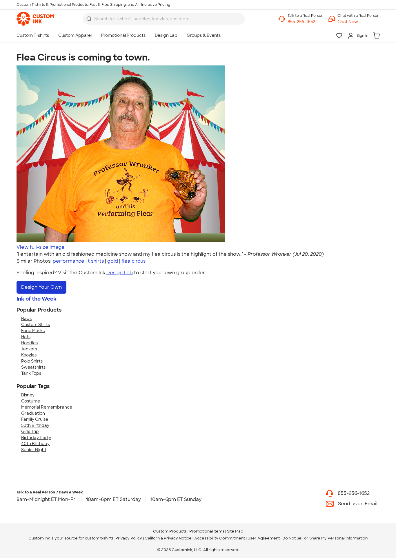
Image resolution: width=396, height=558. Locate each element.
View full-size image (41, 247)
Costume (30, 401)
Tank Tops (31, 373)
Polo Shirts (32, 361)
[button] (358, 22)
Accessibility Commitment (219, 538)
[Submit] (89, 19)
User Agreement (264, 538)
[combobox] (164, 19)
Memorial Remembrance (46, 407)
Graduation (33, 413)
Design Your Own (41, 287)
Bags (26, 318)
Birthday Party (36, 437)
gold (112, 261)
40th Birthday (35, 443)
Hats (25, 336)
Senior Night (33, 449)
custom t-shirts (99, 538)
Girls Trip (30, 431)
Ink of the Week (37, 298)
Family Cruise (34, 419)
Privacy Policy (128, 538)
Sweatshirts (33, 367)
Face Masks (33, 330)
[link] (35, 19)
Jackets (29, 349)
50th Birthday (35, 425)
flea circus (133, 261)
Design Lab (119, 273)
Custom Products (170, 531)
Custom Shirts (35, 324)
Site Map (235, 531)
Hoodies (29, 342)
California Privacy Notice (168, 538)
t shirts (96, 261)
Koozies (29, 355)
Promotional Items (206, 531)
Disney (27, 395)
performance (68, 261)
